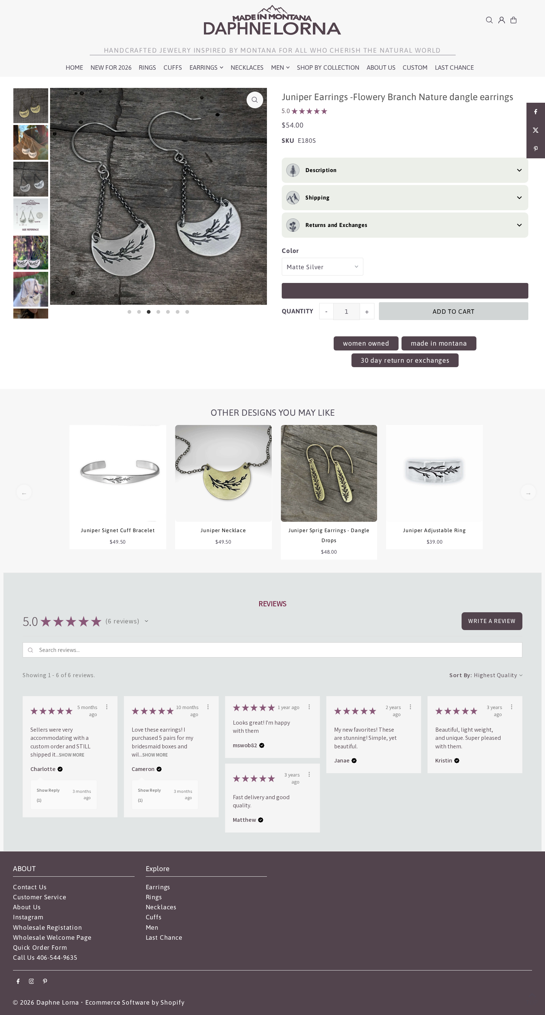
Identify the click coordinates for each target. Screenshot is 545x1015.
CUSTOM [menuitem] (415, 67)
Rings (154, 897)
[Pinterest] (45, 982)
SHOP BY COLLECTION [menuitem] (328, 67)
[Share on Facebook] (535, 112)
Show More (72, 755)
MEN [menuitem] (277, 67)
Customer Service (39, 897)
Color (290, 250)
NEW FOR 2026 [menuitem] (111, 67)
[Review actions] (107, 707)
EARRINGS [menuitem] (203, 67)
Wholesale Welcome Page (52, 937)
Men (152, 927)
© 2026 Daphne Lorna (46, 1002)
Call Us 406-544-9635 (45, 957)
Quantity (298, 311)
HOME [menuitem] (74, 67)
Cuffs (154, 917)
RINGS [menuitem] (147, 67)
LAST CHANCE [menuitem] (454, 67)
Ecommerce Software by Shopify (135, 1002)
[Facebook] (18, 982)
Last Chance (164, 937)
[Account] (501, 20)
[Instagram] (31, 982)
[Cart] (513, 20)
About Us (27, 907)
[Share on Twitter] (535, 130)
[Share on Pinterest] (535, 149)
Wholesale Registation (47, 927)
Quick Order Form (40, 947)
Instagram (28, 917)
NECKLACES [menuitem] (247, 67)
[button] (146, 621)
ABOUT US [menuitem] (381, 67)
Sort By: (460, 675)
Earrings (158, 887)
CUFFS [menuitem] (173, 67)
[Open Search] (489, 20)
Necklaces (161, 907)
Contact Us (30, 887)
